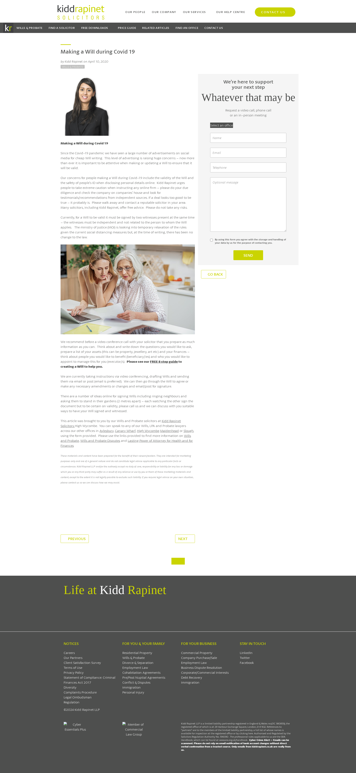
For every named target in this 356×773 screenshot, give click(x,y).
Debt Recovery (191, 677)
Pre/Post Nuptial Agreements (143, 677)
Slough (188, 430)
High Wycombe (148, 430)
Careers (69, 652)
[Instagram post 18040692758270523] (236, 612)
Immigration (131, 687)
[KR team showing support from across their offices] (120, 612)
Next (183, 538)
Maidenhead (169, 430)
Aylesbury (107, 430)
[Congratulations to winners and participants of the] (82, 612)
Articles (155, 28)
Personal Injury (133, 692)
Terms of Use (73, 667)
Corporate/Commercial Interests (205, 672)
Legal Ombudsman (78, 697)
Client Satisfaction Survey (82, 662)
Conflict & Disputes (136, 682)
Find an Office (187, 28)
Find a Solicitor (62, 28)
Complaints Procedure (80, 692)
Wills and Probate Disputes (100, 440)
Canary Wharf (125, 430)
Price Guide (127, 28)
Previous (76, 538)
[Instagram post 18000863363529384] (274, 612)
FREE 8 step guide (164, 361)
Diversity (70, 687)
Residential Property (137, 652)
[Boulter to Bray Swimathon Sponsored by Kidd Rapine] (159, 612)
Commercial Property (196, 652)
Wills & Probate (29, 28)
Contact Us (273, 12)
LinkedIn (246, 652)
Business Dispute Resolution (201, 667)
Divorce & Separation (137, 662)
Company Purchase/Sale (199, 657)
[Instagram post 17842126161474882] (197, 612)
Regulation (72, 702)
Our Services (194, 12)
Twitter (245, 657)
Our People (135, 12)
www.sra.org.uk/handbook (233, 739)
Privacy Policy (74, 672)
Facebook (247, 662)
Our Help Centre (230, 12)
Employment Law (135, 667)
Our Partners (73, 657)
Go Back (215, 274)
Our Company (164, 12)
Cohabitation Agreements (141, 672)
